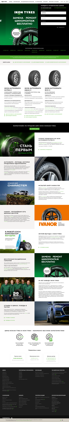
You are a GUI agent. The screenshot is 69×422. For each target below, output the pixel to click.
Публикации (4, 398)
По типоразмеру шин (46, 7)
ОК (62, 420)
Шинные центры (37, 400)
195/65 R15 (27, 50)
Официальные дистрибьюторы (40, 406)
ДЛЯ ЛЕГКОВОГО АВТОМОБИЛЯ (22, 62)
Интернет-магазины (38, 403)
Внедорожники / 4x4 (5, 380)
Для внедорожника (11, 115)
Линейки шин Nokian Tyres (6, 386)
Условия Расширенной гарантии (57, 381)
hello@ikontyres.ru (34, 358)
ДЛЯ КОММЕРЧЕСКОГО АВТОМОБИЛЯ (56, 62)
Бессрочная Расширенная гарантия (11, 108)
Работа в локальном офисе (23, 404)
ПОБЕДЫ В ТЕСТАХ (10, 320)
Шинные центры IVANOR (39, 399)
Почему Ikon (21, 397)
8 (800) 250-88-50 (55, 398)
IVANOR (11, 216)
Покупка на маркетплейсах (56, 378)
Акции (36, 405)
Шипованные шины (5, 376)
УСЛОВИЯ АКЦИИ (44, 247)
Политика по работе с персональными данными (9, 402)
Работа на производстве (22, 401)
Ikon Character (43, 187)
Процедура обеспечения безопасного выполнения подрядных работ (8, 408)
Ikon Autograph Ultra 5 (55, 142)
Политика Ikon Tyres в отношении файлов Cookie (23, 420)
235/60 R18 (34, 52)
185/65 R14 (13, 50)
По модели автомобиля (60, 7)
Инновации (16, 1)
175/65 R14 (6, 50)
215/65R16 (20, 377)
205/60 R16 (41, 50)
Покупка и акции (54, 1)
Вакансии (20, 407)
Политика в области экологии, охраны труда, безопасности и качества (9, 405)
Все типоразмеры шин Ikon (23, 379)
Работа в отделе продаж (22, 402)
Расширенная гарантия (27, 1)
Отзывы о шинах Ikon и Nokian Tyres (7, 383)
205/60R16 (20, 376)
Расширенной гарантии (22, 263)
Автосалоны (37, 402)
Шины (10, 1)
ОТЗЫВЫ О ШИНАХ (10, 317)
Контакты (3, 401)
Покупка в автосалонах (55, 377)
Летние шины (4, 373)
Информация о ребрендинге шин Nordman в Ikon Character (9, 390)
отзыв (26, 313)
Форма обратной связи (55, 401)
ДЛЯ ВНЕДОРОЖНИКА (38, 62)
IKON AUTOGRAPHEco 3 (53, 89)
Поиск (62, 1)
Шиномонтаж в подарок (8, 107)
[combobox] (53, 13)
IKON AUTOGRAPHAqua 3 (33, 89)
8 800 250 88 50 (17, 358)
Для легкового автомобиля (13, 114)
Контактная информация (59, 395)
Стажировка (21, 405)
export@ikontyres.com (55, 407)
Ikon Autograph (12, 169)
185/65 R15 (20, 50)
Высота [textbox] (44, 18)
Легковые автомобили (5, 379)
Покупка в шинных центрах (56, 375)
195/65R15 (20, 373)
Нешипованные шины (5, 377)
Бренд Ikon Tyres (4, 397)
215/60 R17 (56, 50)
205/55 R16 (34, 50)
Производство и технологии (39, 376)
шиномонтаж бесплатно (55, 237)
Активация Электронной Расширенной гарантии (58, 374)
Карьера (45, 1)
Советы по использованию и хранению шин (42, 373)
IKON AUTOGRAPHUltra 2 (12, 89)
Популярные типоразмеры (26, 370)
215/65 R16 (49, 50)
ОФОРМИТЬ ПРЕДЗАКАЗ (46, 149)
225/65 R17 (63, 50)
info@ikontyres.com (55, 404)
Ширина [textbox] (44, 12)
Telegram (53, 411)
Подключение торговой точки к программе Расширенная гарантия (58, 383)
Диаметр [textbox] (44, 23)
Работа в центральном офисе (23, 398)
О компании (38, 1)
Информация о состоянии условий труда (8, 406)
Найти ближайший (51, 358)
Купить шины (35, 128)
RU (67, 1)
